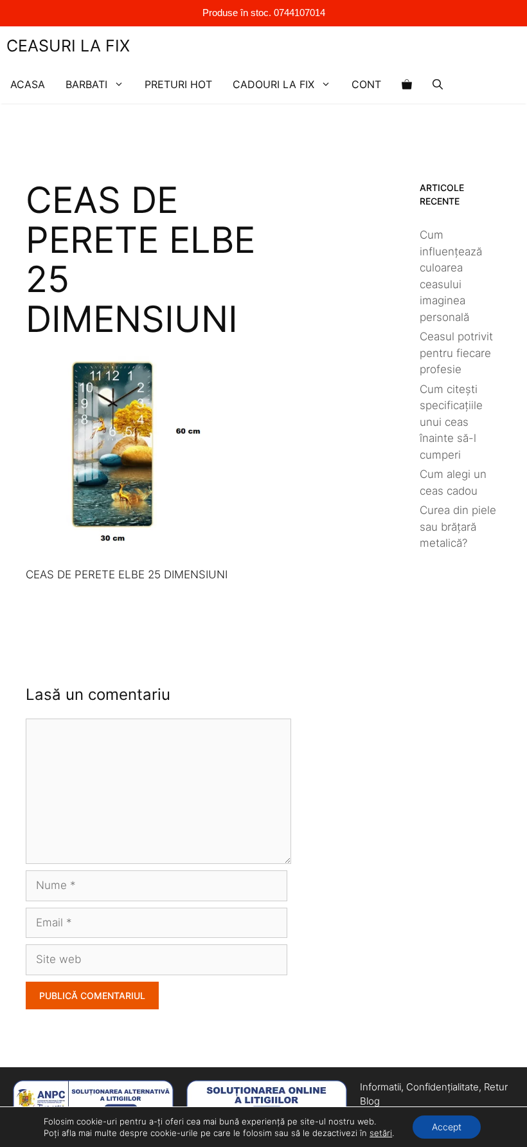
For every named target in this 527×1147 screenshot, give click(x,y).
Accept (446, 1126)
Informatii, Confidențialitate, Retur (434, 1087)
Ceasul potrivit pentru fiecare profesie (456, 353)
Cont (366, 84)
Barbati (86, 84)
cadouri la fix (273, 84)
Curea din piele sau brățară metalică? (458, 526)
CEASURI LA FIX (68, 45)
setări (381, 1133)
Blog (370, 1101)
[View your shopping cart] (406, 84)
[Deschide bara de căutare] (437, 84)
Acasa (27, 84)
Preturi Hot (178, 84)
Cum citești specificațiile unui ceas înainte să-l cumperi (451, 422)
